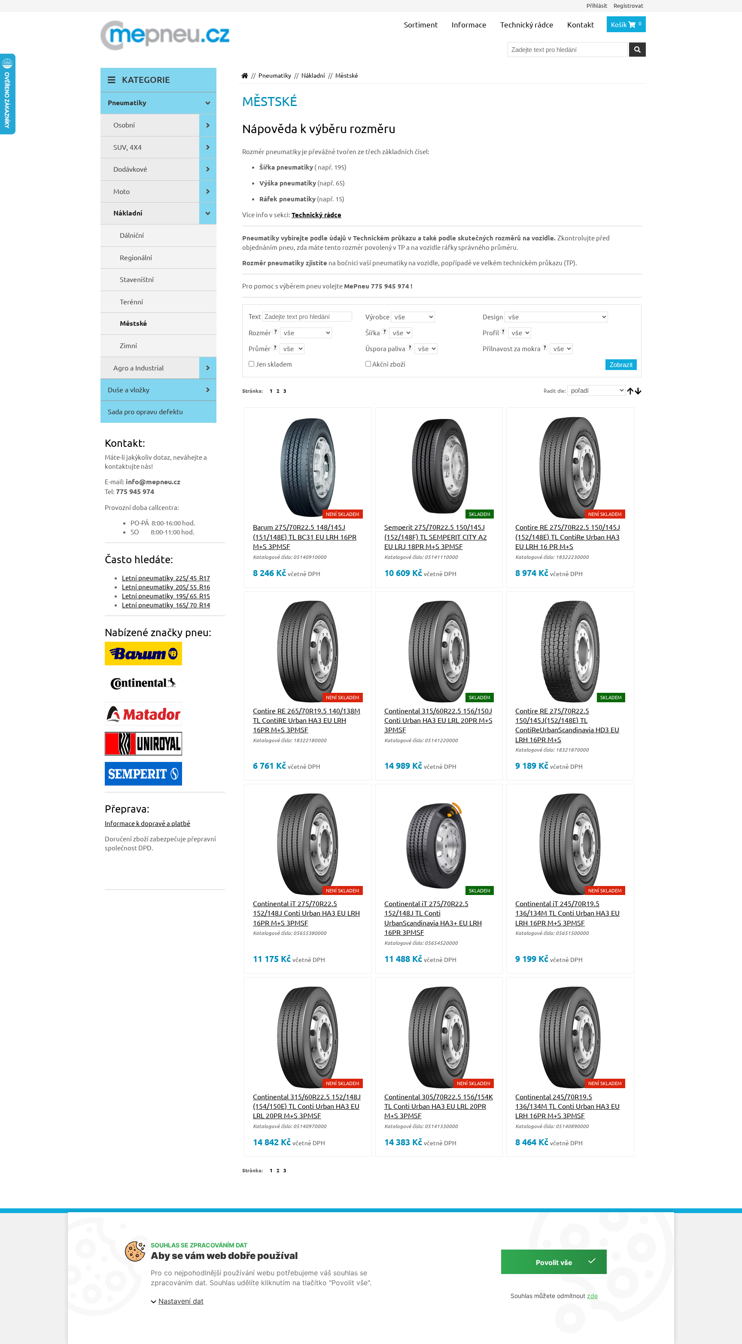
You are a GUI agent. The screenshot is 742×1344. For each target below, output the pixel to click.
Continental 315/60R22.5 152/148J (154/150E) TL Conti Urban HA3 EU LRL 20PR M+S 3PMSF (307, 1106)
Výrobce (377, 316)
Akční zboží (388, 364)
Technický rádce (526, 24)
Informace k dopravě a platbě (147, 823)
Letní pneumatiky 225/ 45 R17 (166, 577)
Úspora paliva (385, 348)
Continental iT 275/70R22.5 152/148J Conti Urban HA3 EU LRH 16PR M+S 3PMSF (306, 913)
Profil (491, 332)
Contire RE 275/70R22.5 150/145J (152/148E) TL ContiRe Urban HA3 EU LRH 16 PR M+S (567, 536)
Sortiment (421, 24)
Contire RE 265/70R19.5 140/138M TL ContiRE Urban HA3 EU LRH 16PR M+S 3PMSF (306, 720)
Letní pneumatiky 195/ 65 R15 (166, 596)
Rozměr (260, 332)
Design (493, 316)
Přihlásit (597, 5)
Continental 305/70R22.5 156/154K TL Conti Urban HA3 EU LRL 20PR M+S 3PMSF (438, 1106)
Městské (346, 75)
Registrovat (628, 5)
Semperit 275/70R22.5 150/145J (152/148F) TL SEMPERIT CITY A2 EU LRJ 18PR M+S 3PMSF (435, 536)
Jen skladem (273, 364)
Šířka (372, 332)
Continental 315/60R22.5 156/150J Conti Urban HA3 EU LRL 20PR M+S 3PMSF (438, 720)
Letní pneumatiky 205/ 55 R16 (166, 587)
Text (255, 316)
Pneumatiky (274, 75)
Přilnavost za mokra (512, 348)
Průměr (260, 348)
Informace (469, 24)
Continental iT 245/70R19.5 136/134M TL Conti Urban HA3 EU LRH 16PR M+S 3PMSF (567, 913)
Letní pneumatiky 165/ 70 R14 (166, 605)
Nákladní (313, 75)
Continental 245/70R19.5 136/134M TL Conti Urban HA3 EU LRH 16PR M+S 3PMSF (567, 1106)
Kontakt (580, 24)
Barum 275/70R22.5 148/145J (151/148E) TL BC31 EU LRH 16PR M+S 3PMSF (304, 536)
